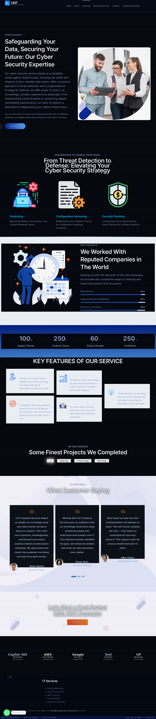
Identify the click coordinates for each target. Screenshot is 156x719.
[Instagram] (146, 711)
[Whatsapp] (7, 712)
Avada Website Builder (33, 711)
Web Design (102, 461)
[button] (147, 6)
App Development (55, 691)
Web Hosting (53, 695)
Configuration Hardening (71, 216)
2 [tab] (79, 576)
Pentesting (16, 216)
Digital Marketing (55, 688)
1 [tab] (73, 576)
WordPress (82, 711)
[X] (142, 711)
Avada (47, 711)
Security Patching (113, 216)
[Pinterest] (150, 711)
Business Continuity (56, 702)
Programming (53, 698)
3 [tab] (83, 576)
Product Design (83, 461)
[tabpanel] (32, 538)
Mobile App (64, 461)
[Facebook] (138, 711)
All (50, 461)
